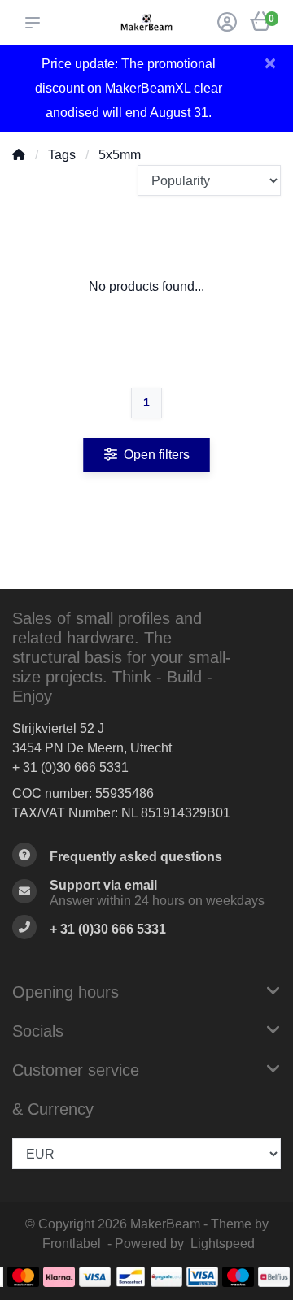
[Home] (18, 155)
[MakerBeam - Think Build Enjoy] (146, 22)
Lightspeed (222, 1243)
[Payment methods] (23, 1277)
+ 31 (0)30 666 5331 (70, 767)
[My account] (227, 24)
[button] (35, 23)
